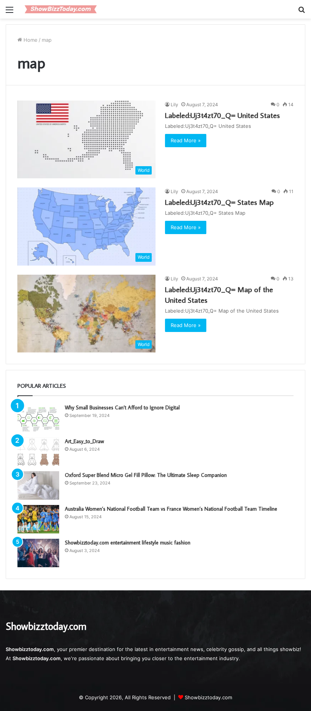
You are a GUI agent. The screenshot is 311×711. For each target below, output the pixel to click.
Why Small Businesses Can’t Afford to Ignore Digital (122, 407)
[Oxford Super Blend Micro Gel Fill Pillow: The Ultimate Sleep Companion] (38, 485)
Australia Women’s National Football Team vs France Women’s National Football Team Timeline (171, 508)
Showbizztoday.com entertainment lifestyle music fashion (127, 542)
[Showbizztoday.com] (61, 9)
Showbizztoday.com (208, 697)
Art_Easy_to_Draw (84, 441)
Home (30, 40)
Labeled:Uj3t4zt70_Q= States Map (219, 202)
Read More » (186, 140)
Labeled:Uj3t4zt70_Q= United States (222, 115)
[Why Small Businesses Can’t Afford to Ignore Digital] (38, 418)
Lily (174, 104)
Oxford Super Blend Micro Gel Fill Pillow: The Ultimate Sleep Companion (146, 475)
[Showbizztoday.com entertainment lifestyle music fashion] (38, 553)
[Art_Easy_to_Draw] (38, 451)
